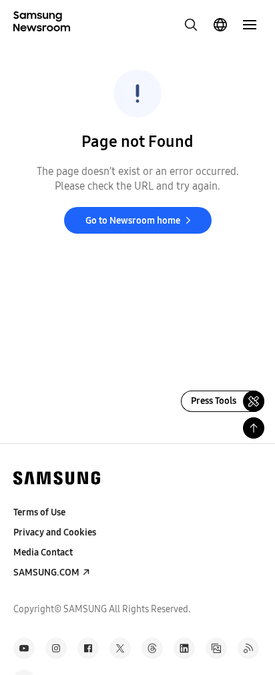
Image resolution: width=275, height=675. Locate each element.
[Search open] (191, 25)
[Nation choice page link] (220, 25)
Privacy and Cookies (54, 532)
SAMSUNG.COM (46, 572)
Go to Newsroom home (132, 220)
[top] (253, 428)
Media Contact (43, 552)
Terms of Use (39, 512)
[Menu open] (250, 25)
